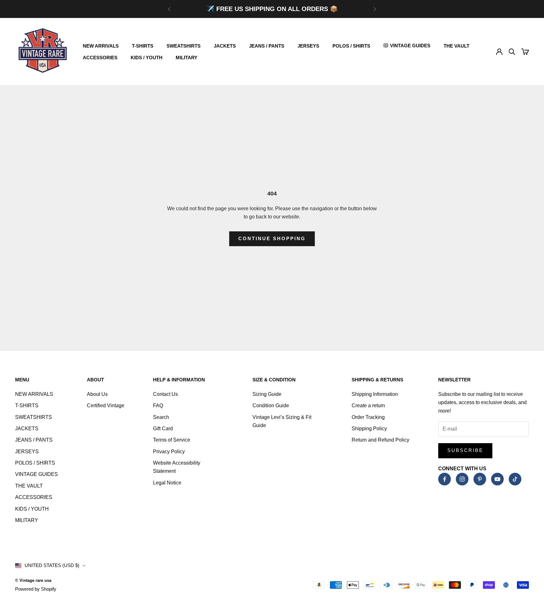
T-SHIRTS (142, 46)
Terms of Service (171, 440)
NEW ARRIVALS (101, 46)
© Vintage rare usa (33, 580)
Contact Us (165, 394)
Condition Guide (270, 405)
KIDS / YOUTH (146, 57)
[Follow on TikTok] (515, 479)
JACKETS (225, 46)
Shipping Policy (369, 428)
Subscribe (465, 450)
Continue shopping (272, 238)
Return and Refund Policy (380, 440)
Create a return (368, 405)
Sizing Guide (266, 394)
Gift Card (163, 428)
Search (161, 417)
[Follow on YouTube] (497, 479)
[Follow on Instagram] (462, 479)
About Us (97, 394)
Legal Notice (167, 482)
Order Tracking (368, 417)
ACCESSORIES (100, 57)
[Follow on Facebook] (444, 479)
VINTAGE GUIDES (36, 474)
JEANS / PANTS (266, 46)
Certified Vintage (105, 405)
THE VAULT (456, 46)
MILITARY (186, 57)
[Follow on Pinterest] (479, 479)
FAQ (158, 405)
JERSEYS (308, 46)
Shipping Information (375, 394)
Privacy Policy (169, 451)
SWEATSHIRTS (184, 46)
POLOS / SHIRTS (351, 46)
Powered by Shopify (35, 589)
